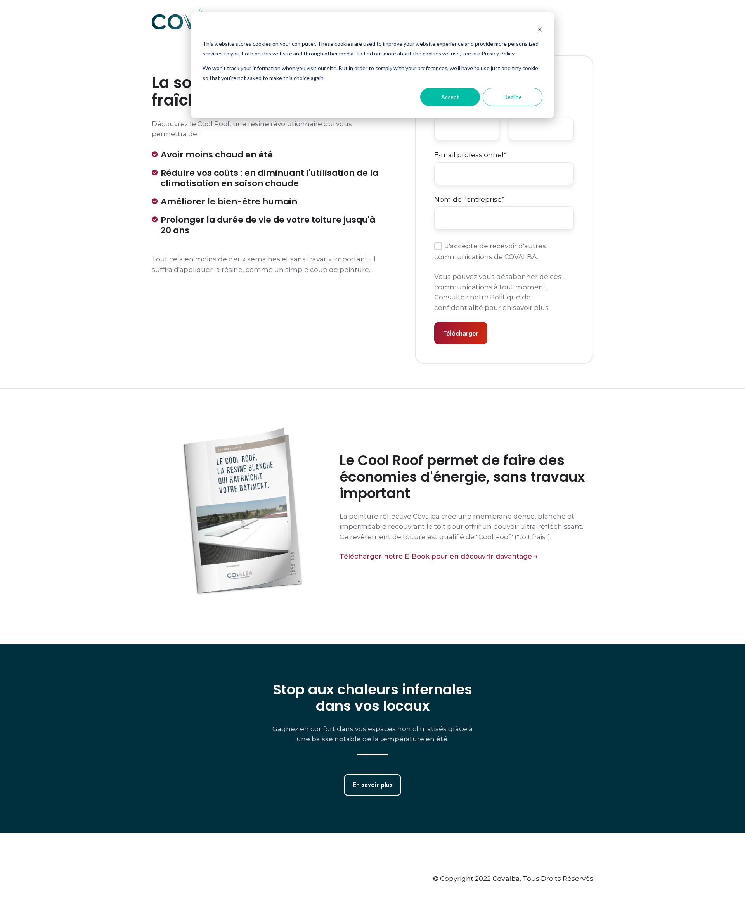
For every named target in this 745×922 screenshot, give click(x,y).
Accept (450, 96)
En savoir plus (372, 784)
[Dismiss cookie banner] (539, 29)
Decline (513, 96)
